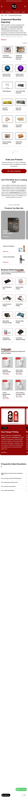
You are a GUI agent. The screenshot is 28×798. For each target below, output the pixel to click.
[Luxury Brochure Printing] (7, 298)
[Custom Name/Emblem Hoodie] (7, 385)
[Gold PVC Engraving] (7, 102)
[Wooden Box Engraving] (20, 136)
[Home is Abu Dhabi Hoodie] (20, 362)
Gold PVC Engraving (5, 108)
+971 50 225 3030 (20, 190)
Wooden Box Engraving (19, 142)
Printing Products (16, 12)
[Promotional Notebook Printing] (20, 332)
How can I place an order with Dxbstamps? (11, 478)
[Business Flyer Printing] (20, 281)
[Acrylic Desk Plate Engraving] (20, 85)
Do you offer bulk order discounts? (9, 482)
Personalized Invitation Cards (7, 338)
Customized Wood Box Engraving (14, 15)
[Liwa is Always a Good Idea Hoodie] (20, 385)
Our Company (8, 12)
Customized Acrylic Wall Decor (7, 56)
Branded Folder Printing (20, 321)
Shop (6, 15)
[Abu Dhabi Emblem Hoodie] (7, 362)
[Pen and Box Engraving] (20, 119)
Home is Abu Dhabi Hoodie (19, 370)
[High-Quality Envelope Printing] (7, 315)
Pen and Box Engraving (19, 125)
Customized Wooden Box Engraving (19, 57)
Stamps (23, 12)
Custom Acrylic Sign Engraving (6, 75)
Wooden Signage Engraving (7, 142)
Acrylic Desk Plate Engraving (20, 91)
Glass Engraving (7, 91)
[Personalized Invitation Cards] (7, 332)
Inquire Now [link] (6, 236)
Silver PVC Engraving (18, 108)
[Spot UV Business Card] (7, 281)
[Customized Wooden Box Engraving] (20, 50)
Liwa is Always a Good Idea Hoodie (20, 393)
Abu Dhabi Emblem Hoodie (7, 370)
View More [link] (3, 452)
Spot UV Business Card (7, 288)
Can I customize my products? (8, 486)
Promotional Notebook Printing (20, 338)
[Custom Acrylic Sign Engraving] (7, 68)
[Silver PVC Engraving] (20, 102)
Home (2, 12)
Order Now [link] (5, 251)
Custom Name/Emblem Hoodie (6, 394)
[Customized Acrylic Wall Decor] (7, 50)
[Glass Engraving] (7, 85)
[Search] (25, 6)
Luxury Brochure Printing (7, 304)
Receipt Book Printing (19, 304)
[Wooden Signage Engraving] (7, 136)
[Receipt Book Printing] (20, 298)
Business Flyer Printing (19, 288)
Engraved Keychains (5, 125)
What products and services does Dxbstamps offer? (12, 474)
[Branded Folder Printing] (20, 315)
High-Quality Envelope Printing (7, 321)
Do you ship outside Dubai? (7, 490)
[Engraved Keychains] (7, 119)
